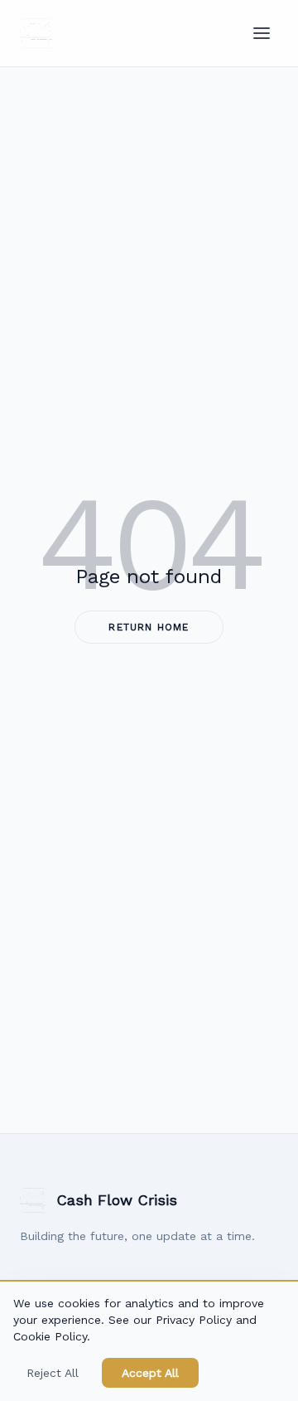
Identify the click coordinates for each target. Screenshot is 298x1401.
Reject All (52, 1372)
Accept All (150, 1372)
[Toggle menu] (261, 33)
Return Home (148, 627)
